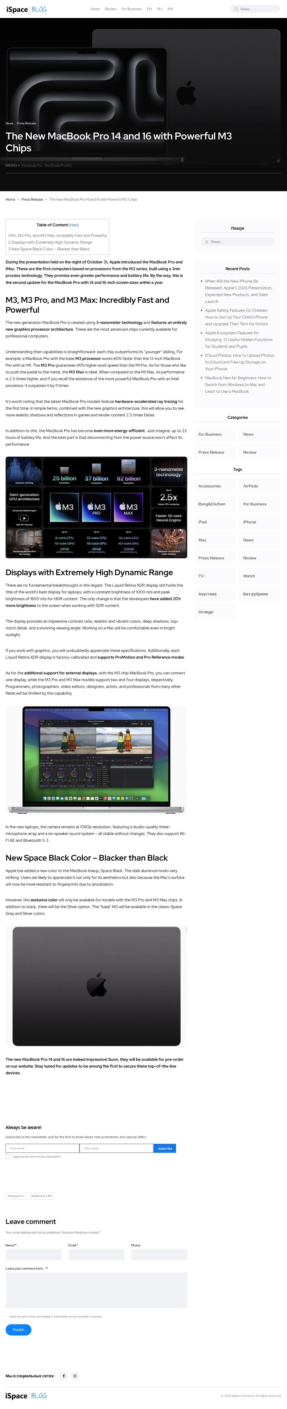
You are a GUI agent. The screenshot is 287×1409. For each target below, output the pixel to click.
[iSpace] (27, 8)
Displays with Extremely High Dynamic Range (50, 242)
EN (149, 9)
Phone (135, 1245)
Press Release (32, 199)
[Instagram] (74, 1375)
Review (110, 9)
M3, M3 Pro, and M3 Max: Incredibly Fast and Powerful (57, 235)
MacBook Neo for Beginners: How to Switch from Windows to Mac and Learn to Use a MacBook (238, 384)
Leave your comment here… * (27, 1268)
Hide (73, 225)
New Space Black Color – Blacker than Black (49, 248)
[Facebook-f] (63, 1375)
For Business (131, 9)
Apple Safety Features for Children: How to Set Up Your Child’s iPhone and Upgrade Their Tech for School (236, 317)
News (95, 9)
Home (10, 199)
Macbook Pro (32, 165)
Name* (11, 1245)
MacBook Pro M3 (58, 165)
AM (170, 9)
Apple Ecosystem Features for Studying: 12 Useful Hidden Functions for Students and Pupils (238, 339)
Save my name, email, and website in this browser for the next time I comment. (56, 1316)
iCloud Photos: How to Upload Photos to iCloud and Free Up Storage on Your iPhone (239, 362)
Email (73, 1245)
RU (159, 9)
